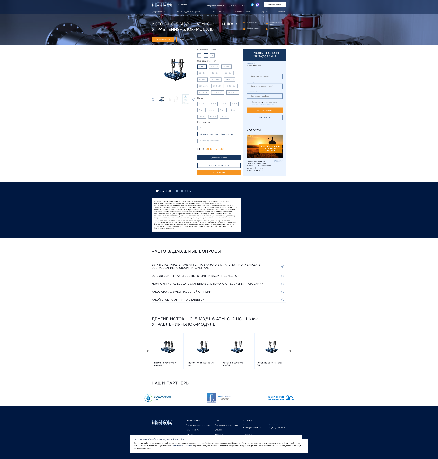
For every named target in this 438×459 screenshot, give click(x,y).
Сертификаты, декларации (226, 425)
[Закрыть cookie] (305, 437)
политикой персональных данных (263, 104)
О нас (217, 420)
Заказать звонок (274, 5)
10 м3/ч (214, 66)
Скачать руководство (219, 165)
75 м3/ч (202, 79)
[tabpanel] (173, 70)
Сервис (264, 12)
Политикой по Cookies (182, 446)
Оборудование (158, 12)
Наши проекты (192, 430)
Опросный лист (187, 39)
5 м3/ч (202, 66)
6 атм (211, 110)
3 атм (224, 103)
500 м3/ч (231, 86)
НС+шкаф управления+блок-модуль (216, 134)
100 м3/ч (215, 79)
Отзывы (218, 430)
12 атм (202, 116)
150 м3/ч (229, 79)
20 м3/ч (202, 73)
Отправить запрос (219, 158)
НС (200, 127)
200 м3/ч (203, 86)
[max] (257, 5)
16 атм (224, 116)
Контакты (282, 12)
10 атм (233, 110)
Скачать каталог (163, 39)
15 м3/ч (226, 66)
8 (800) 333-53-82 (237, 6)
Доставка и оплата (242, 12)
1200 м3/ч (232, 92)
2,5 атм (212, 103)
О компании (215, 12)
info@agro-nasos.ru (215, 6)
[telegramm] (252, 5)
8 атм (222, 110)
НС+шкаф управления (209, 140)
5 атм (201, 110)
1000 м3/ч (218, 92)
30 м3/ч (215, 73)
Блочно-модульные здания (188, 12)
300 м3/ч (217, 86)
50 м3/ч (228, 73)
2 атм (201, 103)
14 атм (213, 116)
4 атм (234, 103)
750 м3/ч (203, 92)
